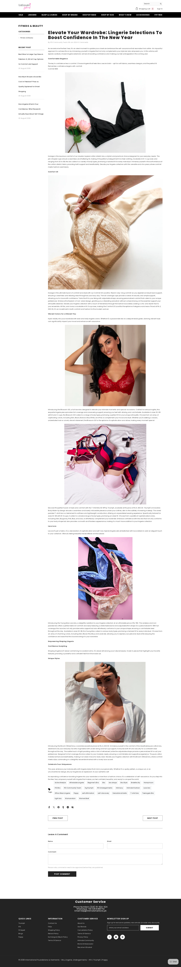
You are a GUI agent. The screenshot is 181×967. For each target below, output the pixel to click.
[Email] (72, 807)
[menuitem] (31, 38)
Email (109, 841)
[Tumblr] (63, 807)
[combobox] (151, 4)
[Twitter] (54, 807)
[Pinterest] (58, 807)
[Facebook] (49, 807)
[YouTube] (122, 937)
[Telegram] (68, 807)
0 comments (83, 42)
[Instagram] (116, 937)
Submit (149, 927)
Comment (52, 852)
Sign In (160, 9)
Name (50, 841)
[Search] (153, 4)
